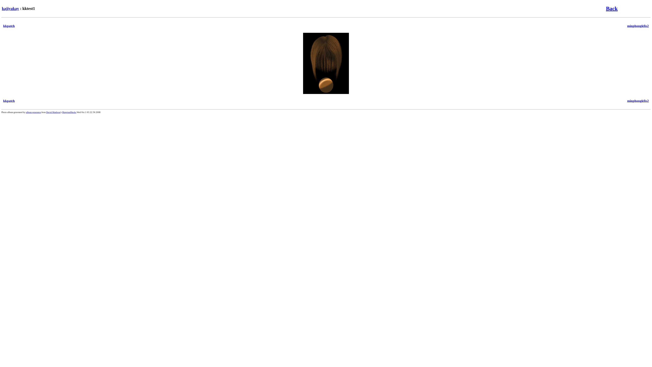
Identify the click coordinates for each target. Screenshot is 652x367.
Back (612, 8)
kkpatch (9, 26)
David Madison (53, 112)
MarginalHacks (69, 112)
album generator (33, 112)
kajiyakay (10, 8)
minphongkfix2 (638, 26)
